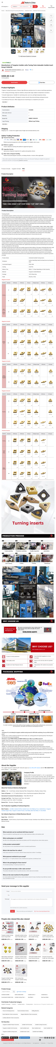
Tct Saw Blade (42, 810)
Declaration (43, 1043)
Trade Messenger (24, 1037)
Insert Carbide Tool (48, 1028)
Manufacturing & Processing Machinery (15, 10)
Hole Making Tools (34, 809)
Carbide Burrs (42, 809)
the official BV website (34, 767)
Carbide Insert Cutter (24, 1031)
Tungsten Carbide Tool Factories (10, 1028)
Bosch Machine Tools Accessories (10, 1014)
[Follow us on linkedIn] (40, 1039)
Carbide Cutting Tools (19, 997)
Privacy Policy (50, 1043)
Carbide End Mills (5, 994)
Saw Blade (27, 810)
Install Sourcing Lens (8, 1039)
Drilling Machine (35, 1010)
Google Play (14, 1037)
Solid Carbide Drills (19, 994)
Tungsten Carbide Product (18, 810)
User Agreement (36, 1043)
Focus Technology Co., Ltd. (17, 1043)
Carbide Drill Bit (18, 809)
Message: (7, 899)
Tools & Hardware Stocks (23, 1010)
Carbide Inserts (31, 994)
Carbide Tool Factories (27, 1024)
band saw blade (44, 997)
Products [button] (15, 6)
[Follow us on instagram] (49, 1037)
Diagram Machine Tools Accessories (29, 1014)
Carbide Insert (25, 809)
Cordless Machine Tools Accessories (11, 1017)
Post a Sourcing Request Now (42, 911)
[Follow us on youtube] (51, 1037)
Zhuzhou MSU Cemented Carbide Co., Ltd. (14, 69)
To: (8, 895)
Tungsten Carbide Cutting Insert (10, 1031)
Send (12, 911)
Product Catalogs (22, 991)
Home (2, 10)
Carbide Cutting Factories (41, 1024)
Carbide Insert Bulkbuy (38, 1031)
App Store (5, 1037)
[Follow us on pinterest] (53, 1037)
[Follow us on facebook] (45, 1037)
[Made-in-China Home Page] (28, 2)
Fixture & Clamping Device (8, 1010)
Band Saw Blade (34, 810)
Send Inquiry (14, 82)
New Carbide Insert (36, 1028)
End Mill (12, 809)
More (2, 1034)
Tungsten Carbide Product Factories (11, 1024)
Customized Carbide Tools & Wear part (10, 997)
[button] (2, 2)
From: (8, 891)
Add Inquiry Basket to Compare (28, 56)
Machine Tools (28, 10)
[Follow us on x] (47, 1037)
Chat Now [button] (42, 82)
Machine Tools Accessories (39, 10)
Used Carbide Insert (24, 1028)
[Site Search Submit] (35, 6)
